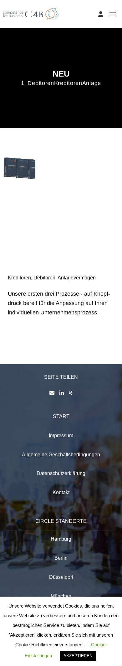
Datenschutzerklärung (61, 473)
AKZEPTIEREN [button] (78, 655)
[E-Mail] (52, 392)
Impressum (61, 435)
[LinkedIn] (62, 392)
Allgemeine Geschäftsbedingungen (61, 454)
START (61, 416)
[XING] (70, 392)
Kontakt (61, 492)
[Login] (100, 14)
